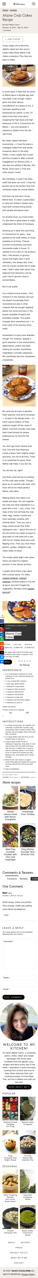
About (12, 1242)
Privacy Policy (19, 1253)
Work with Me (19, 1258)
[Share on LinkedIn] (2, 634)
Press (19, 1248)
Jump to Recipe (13, 39)
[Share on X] (2, 625)
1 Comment (6, 30)
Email (6, 989)
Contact (19, 1263)
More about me (17, 1087)
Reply (6, 915)
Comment (8, 941)
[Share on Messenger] (2, 657)
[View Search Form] (33, 3)
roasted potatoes (10, 578)
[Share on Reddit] (2, 643)
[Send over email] (2, 639)
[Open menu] (4, 4)
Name (6, 977)
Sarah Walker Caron (12, 25)
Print (7, 662)
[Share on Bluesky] (2, 661)
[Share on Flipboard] (2, 648)
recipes (13, 10)
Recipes (25, 1242)
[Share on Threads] (2, 652)
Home (5, 10)
